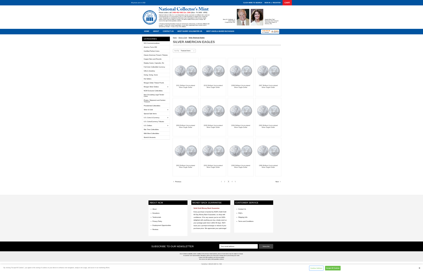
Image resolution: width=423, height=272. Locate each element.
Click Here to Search (252, 3)
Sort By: (177, 51)
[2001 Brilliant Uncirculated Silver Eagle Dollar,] (213, 151)
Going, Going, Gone (151, 75)
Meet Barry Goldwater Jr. (189, 31)
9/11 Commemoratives (152, 43)
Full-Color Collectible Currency (154, 67)
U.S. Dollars (148, 125)
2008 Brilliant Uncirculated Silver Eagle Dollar (240, 86)
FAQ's (240, 213)
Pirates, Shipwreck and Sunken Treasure (154, 101)
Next (277, 181)
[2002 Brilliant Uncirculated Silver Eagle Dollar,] (185, 151)
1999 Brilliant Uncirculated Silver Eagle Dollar (268, 166)
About (156, 31)
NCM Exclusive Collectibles (153, 91)
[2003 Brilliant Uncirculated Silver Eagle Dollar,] (268, 111)
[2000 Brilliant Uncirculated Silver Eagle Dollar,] (240, 151)
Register (277, 3)
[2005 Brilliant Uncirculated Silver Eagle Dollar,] (213, 111)
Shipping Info (242, 217)
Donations (156, 213)
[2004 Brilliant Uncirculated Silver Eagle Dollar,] (240, 111)
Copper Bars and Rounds (152, 59)
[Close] (419, 268)
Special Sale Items (150, 113)
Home (146, 31)
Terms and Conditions (245, 221)
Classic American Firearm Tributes (156, 55)
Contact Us (168, 31)
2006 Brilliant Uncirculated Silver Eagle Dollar (185, 126)
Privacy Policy (157, 221)
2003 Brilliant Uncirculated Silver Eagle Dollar (268, 126)
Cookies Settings (316, 268)
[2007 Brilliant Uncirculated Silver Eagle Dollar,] (268, 71)
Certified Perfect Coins (151, 51)
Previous (178, 181)
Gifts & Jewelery (149, 71)
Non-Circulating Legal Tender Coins (154, 95)
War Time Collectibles (151, 129)
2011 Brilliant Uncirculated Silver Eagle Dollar (185, 86)
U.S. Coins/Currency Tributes (154, 121)
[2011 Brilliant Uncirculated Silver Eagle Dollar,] (185, 71)
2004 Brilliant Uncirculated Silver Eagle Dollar (240, 126)
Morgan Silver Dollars (151, 87)
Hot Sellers (147, 79)
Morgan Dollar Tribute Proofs (154, 83)
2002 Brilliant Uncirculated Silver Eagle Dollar (185, 166)
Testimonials (156, 217)
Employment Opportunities (161, 225)
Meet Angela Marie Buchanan (220, 31)
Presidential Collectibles (152, 106)
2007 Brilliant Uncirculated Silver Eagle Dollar (268, 86)
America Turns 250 (150, 47)
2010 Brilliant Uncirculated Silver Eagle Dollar (213, 86)
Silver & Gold (148, 110)
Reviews (155, 229)
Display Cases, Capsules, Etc (154, 63)
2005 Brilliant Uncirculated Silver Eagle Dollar (213, 126)
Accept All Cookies (332, 268)
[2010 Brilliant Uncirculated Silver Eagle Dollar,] (213, 71)
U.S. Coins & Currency (151, 117)
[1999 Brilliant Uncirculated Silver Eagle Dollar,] (268, 151)
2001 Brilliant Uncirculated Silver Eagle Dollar (213, 166)
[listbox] (188, 50)
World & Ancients (150, 137)
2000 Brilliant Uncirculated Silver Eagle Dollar (240, 166)
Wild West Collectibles (151, 133)
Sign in (267, 3)
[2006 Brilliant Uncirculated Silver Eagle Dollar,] (185, 111)
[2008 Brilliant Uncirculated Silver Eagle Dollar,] (240, 71)
